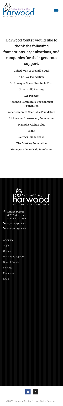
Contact (7, 251)
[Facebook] (28, 391)
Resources (8, 273)
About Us (8, 239)
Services (7, 267)
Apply (6, 245)
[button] (56, 10)
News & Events (11, 262)
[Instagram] (35, 391)
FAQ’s (6, 278)
